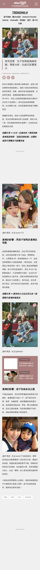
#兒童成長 (28, 497)
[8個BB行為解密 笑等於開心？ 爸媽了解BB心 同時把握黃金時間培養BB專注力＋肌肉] (10, 376)
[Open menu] (36, 4)
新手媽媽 (7, 17)
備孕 (29, 20)
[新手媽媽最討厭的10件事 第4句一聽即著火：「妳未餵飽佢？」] (10, 363)
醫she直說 (16, 17)
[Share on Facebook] (4, 77)
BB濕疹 (23, 20)
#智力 (19, 497)
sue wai (16, 73)
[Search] (4, 4)
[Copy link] (13, 77)
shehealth (14, 20)
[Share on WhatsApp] (8, 77)
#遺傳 (5, 497)
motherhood (20, 6)
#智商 (12, 497)
